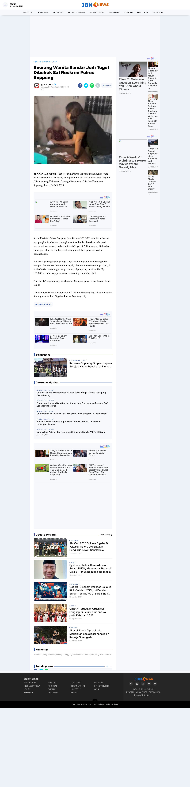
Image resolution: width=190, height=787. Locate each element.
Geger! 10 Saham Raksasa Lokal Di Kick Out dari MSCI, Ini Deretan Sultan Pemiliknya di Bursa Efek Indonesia (90, 590)
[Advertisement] (95, 36)
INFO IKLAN (138, 689)
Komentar (106, 85)
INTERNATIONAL (78, 686)
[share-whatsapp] (92, 85)
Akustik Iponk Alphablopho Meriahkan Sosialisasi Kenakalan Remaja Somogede (89, 634)
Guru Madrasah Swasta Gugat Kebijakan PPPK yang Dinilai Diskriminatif (72, 413)
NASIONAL (158, 12)
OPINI (96, 689)
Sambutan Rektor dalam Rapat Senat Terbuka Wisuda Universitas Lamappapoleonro (69, 422)
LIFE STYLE (76, 689)
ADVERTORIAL (96, 12)
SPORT (74, 692)
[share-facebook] (80, 85)
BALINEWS (75, 584)
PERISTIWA (28, 12)
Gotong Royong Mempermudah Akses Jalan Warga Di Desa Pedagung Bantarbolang (71, 394)
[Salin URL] (97, 85)
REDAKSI (149, 689)
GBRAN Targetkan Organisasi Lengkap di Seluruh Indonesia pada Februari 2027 (87, 612)
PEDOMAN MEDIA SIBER (136, 692)
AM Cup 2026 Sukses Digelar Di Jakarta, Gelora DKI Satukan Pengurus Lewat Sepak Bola (88, 547)
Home (36, 62)
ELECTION (98, 683)
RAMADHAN (52, 692)
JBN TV (27, 689)
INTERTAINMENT (76, 12)
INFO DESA (114, 12)
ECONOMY (58, 12)
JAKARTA (74, 540)
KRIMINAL (43, 12)
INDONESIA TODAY (43, 304)
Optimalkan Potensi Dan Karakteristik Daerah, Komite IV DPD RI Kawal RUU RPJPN (71, 433)
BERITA (74, 562)
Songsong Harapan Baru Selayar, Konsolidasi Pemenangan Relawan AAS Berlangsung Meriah (72, 404)
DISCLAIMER (154, 692)
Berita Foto (51, 683)
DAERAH (128, 12)
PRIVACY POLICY (141, 695)
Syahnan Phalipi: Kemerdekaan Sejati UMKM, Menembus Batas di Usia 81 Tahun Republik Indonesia (90, 568)
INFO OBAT (142, 12)
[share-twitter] (86, 85)
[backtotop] (95, 701)
